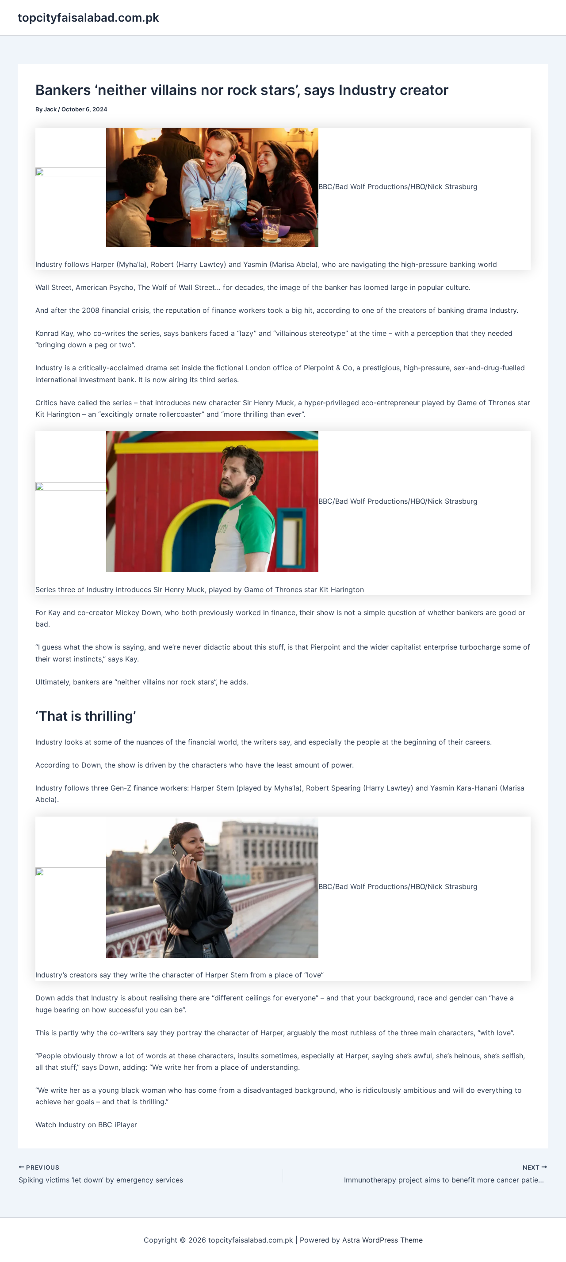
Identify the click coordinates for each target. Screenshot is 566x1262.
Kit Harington (57, 414)
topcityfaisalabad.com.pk (88, 17)
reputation (183, 310)
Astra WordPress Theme (382, 1239)
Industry (503, 310)
